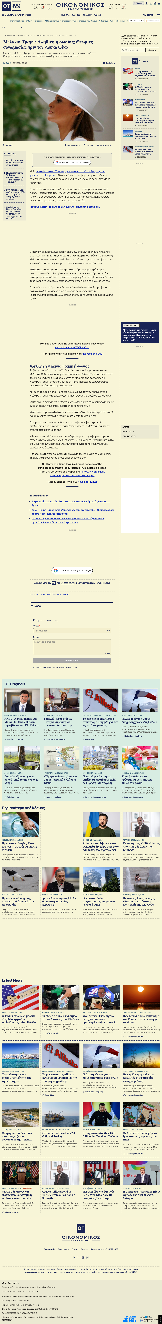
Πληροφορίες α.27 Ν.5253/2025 (104, 1249)
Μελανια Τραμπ (60, 594)
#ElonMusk (98, 471)
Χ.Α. (3, 27)
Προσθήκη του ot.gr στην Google (73, 162)
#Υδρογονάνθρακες (34, 21)
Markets (65, 15)
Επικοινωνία (49, 1249)
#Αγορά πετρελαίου (119, 21)
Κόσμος (20, 35)
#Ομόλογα (103, 21)
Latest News (12, 980)
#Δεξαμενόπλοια (70, 21)
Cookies (84, 1249)
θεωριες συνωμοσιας (40, 594)
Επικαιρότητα (12, 35)
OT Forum (138, 3)
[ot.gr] (80, 9)
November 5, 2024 (93, 353)
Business (76, 15)
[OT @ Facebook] (146, 3)
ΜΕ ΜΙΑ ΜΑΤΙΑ (128, 431)
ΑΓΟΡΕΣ (126, 427)
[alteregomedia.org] (129, 1321)
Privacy (75, 1249)
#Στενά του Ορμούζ (88, 21)
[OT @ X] (150, 3)
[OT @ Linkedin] (158, 3)
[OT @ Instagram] (154, 3)
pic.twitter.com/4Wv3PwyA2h (72, 347)
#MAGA (86, 471)
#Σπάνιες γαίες (17, 21)
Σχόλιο (36, 637)
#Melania (55, 475)
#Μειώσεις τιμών (53, 21)
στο (65, 582)
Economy (87, 15)
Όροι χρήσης (63, 1249)
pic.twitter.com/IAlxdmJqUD (78, 475)
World (97, 15)
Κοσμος (7, 63)
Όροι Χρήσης (51, 667)
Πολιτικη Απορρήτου (69, 667)
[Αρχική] (11, 6)
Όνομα (36, 626)
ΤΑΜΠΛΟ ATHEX (129, 436)
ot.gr (4, 35)
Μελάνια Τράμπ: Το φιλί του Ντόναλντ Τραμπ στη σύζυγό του (65, 206)
